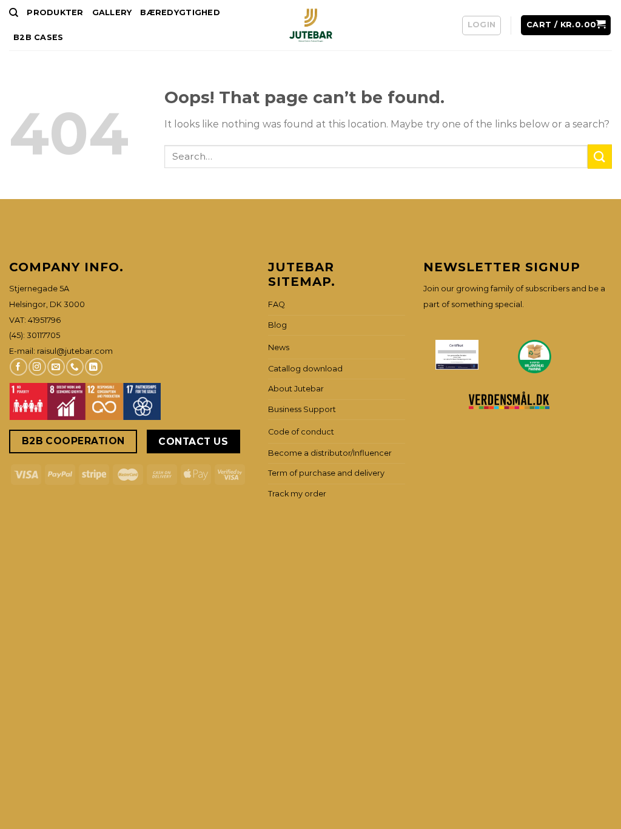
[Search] (13, 12)
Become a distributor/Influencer (330, 453)
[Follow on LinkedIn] (93, 367)
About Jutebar (296, 388)
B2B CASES (38, 37)
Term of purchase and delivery (326, 473)
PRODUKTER (55, 12)
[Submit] (600, 156)
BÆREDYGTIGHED (180, 12)
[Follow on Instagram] (37, 367)
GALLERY (112, 12)
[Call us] (74, 367)
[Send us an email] (55, 367)
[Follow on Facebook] (18, 367)
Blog (277, 325)
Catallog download (305, 368)
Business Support (302, 409)
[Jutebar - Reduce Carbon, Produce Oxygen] (310, 25)
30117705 (43, 335)
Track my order (297, 493)
